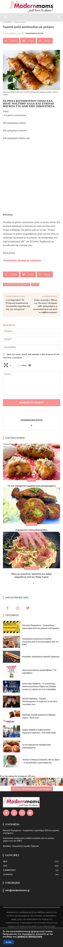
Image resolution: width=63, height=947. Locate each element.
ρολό (35, 285)
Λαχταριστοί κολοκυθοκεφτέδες (31, 530)
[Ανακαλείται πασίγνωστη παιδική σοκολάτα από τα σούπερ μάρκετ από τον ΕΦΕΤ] (11, 642)
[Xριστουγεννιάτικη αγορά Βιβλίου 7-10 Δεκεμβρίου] (11, 672)
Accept (8, 942)
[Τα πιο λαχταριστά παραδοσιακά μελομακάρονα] (31, 462)
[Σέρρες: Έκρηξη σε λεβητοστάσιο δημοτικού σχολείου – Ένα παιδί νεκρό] (11, 731)
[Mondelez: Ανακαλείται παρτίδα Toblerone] (11, 657)
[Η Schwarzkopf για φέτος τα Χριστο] (51, 782)
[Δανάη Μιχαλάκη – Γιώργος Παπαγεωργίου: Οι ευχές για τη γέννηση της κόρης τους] (11, 702)
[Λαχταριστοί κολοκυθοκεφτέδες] (31, 506)
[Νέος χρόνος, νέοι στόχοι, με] (28, 782)
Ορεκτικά (31, 524)
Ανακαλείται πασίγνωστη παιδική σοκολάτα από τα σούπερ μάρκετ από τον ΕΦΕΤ (40, 642)
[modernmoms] (31, 7)
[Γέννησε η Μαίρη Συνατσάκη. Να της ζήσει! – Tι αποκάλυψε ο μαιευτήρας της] (11, 761)
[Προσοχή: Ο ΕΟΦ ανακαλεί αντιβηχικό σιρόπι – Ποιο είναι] (11, 717)
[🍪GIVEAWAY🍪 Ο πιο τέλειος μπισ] (43, 782)
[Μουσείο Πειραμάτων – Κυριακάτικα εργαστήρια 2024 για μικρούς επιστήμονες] (11, 627)
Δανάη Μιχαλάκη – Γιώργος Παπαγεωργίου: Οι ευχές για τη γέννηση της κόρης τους (39, 702)
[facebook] (32, 425)
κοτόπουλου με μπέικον (17, 285)
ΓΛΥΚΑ (31, 480)
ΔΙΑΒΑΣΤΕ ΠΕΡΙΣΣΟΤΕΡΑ (29, 936)
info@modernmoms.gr (17, 890)
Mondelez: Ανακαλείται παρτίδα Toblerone (40, 657)
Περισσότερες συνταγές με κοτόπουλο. (22, 260)
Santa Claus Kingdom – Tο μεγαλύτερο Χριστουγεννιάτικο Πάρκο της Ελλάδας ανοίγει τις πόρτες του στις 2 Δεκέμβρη (39, 687)
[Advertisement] (31, 176)
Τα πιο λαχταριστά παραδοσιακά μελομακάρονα (32, 486)
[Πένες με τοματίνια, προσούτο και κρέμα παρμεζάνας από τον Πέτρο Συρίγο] (31, 550)
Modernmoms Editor (34, 33)
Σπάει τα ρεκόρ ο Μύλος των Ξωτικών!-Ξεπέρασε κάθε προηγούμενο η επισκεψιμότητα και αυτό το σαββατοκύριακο (45, 306)
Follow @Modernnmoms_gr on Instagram (33, 789)
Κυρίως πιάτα (31, 568)
